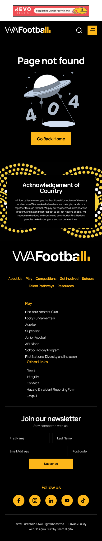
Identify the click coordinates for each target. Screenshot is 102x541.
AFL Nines (32, 343)
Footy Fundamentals (40, 318)
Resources (65, 285)
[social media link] (18, 500)
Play (29, 278)
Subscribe (51, 463)
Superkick (32, 331)
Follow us (51, 487)
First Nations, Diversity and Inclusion (51, 356)
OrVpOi (32, 395)
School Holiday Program (42, 350)
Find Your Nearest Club (41, 311)
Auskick (30, 324)
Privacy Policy (77, 524)
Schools (88, 278)
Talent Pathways (41, 285)
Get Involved (69, 278)
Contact (33, 383)
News (31, 370)
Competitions (46, 278)
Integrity (33, 376)
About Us (15, 278)
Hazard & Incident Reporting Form (51, 389)
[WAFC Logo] (28, 30)
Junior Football (35, 337)
